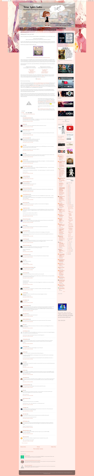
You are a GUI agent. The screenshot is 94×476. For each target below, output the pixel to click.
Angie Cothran (31, 69)
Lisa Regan (25, 407)
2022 (68, 190)
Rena (24, 153)
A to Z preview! (27, 455)
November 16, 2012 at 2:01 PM (28, 297)
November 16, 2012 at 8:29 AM (28, 156)
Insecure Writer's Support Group (62, 210)
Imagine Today (61, 284)
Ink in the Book (25, 230)
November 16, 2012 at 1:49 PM (28, 289)
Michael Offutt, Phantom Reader (28, 267)
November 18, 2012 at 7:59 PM (28, 427)
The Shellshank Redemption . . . (62, 260)
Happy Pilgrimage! (70, 211)
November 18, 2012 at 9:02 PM (28, 433)
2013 (68, 202)
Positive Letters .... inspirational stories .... (61, 255)
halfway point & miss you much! (70, 220)
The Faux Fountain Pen (61, 215)
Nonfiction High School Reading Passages (61, 281)
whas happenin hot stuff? (70, 217)
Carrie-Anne (25, 272)
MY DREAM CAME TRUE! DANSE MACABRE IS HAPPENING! (61, 273)
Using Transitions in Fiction (62, 212)
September (70, 239)
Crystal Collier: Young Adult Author (61, 229)
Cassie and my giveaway (34, 86)
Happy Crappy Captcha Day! (70, 226)
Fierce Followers (70, 223)
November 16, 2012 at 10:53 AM (28, 199)
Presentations (33, 28)
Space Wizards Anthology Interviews (61, 184)
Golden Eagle (25, 346)
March (69, 248)
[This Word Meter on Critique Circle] (65, 120)
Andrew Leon (32, 57)
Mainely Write (61, 267)
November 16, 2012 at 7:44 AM (28, 142)
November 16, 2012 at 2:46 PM (28, 310)
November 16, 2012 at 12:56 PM (28, 242)
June (69, 244)
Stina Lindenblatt (45, 71)
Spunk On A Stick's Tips (61, 236)
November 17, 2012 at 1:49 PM (28, 381)
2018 (68, 195)
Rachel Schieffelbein (26, 181)
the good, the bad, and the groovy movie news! (32, 460)
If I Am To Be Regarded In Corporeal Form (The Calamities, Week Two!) (61, 193)
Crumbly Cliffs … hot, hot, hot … (62, 257)
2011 (68, 252)
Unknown (24, 159)
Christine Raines (49, 101)
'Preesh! (69, 235)
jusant (71, 472)
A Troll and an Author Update (61, 206)
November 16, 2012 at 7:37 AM (28, 126)
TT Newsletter (40, 28)
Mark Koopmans (26, 398)
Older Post (53, 446)
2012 (68, 203)
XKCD (43, 75)
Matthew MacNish (39, 57)
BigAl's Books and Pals (61, 156)
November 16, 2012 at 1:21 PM (27, 284)
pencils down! (70, 207)
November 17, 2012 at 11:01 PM (28, 404)
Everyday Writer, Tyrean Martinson (61, 204)
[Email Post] (26, 112)
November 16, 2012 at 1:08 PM (28, 251)
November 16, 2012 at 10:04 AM (28, 178)
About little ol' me (27, 28)
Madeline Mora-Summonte (27, 129)
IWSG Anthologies (62, 28)
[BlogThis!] (28, 112)
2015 (68, 199)
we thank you (70, 230)
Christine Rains (25, 339)
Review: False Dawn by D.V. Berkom (61, 158)
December (70, 204)
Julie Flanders (25, 421)
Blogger (49, 473)
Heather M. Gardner (26, 245)
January (69, 251)
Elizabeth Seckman (26, 430)
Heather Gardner (44, 72)
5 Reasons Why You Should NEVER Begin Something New (61, 232)
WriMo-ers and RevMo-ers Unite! (70, 229)
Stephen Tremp (49, 100)
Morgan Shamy (61, 270)
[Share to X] (29, 112)
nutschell (24, 292)
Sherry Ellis (25, 313)
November (70, 206)
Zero (60, 268)
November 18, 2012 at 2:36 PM (28, 418)
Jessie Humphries (26, 254)
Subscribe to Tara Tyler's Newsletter (70, 135)
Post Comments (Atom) (29, 451)
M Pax (24, 324)
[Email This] (27, 112)
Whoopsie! (61, 216)
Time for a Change (62, 277)
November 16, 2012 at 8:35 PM (28, 343)
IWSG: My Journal (62, 285)
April (69, 247)
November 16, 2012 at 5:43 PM (28, 336)
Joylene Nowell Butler (26, 384)
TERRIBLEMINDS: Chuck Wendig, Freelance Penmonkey (62, 189)
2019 (68, 194)
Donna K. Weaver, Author (62, 224)
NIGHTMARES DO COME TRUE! (62, 180)
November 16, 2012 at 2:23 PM (28, 302)
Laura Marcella (45, 69)
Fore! (69, 209)
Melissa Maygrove (61, 250)
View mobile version (38, 448)
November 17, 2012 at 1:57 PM (28, 387)
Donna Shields (25, 287)
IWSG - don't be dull (70, 232)
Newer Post (23, 446)
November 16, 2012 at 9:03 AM (28, 173)
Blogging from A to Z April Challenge (62, 197)
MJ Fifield (44, 70)
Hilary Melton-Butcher (27, 166)
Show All (64, 291)
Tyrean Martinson (26, 194)
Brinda (24, 124)
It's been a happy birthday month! (70, 214)
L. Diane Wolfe (25, 176)
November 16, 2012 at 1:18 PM (27, 264)
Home (22, 28)
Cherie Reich (25, 377)
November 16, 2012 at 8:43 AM (28, 163)
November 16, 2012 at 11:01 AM (28, 205)
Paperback (62, 139)
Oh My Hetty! (70, 224)
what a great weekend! (28, 465)
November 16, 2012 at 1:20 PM (28, 269)
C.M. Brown (42, 101)
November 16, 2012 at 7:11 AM (28, 121)
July (69, 243)
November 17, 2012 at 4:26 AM (28, 367)
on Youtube (60, 137)
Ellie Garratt (31, 72)
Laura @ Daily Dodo (31, 71)
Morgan (24, 225)
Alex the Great (47, 57)
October (69, 238)
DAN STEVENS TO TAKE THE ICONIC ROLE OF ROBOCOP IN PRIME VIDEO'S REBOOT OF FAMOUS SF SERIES (62, 173)
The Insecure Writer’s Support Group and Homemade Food (62, 238)
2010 (68, 254)
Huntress (31, 70)
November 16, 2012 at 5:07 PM (28, 321)
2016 (68, 198)
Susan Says (61, 263)
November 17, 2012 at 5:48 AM (28, 374)
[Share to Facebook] (30, 112)
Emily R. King (25, 202)
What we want (70, 208)
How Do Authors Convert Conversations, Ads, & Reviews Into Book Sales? (61, 165)
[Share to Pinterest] (31, 112)
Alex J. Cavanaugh (61, 242)
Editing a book (70, 236)
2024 (68, 187)
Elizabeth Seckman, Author (60, 219)
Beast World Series (54, 28)
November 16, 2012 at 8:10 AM (28, 150)
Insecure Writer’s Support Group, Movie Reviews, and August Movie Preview (62, 245)
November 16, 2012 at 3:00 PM (28, 316)
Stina (24, 145)
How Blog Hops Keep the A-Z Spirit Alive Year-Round (62, 200)
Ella (23, 390)
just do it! (69, 234)
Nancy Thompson (26, 305)
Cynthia (24, 370)
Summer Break (61, 261)
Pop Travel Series (46, 28)
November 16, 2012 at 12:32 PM (28, 222)
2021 (68, 191)
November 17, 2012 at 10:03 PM (28, 395)
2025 (68, 186)
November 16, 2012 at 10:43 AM (28, 191)
